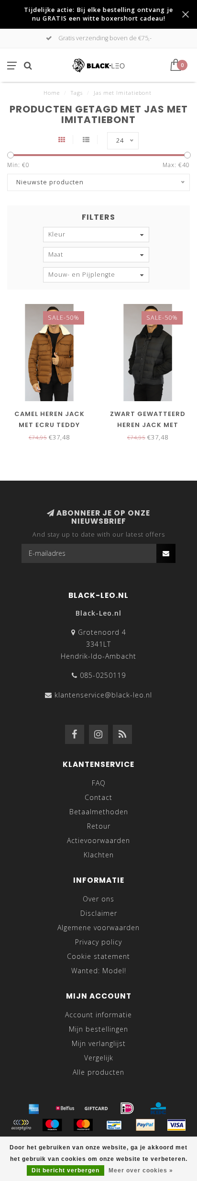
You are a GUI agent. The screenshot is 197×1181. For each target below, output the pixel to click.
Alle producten (98, 1072)
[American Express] (34, 1108)
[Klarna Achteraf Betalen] (21, 1125)
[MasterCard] (83, 1125)
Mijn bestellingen (98, 1029)
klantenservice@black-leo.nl (103, 694)
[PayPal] (145, 1125)
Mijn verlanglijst (99, 1043)
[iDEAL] (127, 1108)
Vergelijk (98, 1057)
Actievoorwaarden (98, 840)
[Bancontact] (114, 1125)
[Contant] (96, 1108)
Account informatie (98, 1014)
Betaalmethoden (98, 811)
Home (52, 92)
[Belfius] (65, 1108)
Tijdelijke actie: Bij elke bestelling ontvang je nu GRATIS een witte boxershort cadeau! (98, 14)
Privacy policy (98, 941)
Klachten (99, 854)
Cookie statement (98, 956)
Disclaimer (98, 913)
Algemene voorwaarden (98, 927)
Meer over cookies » (141, 1170)
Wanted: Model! (98, 970)
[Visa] (176, 1125)
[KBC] (158, 1108)
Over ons (98, 898)
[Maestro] (52, 1125)
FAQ (99, 782)
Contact (98, 797)
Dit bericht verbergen (65, 1170)
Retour (98, 826)
